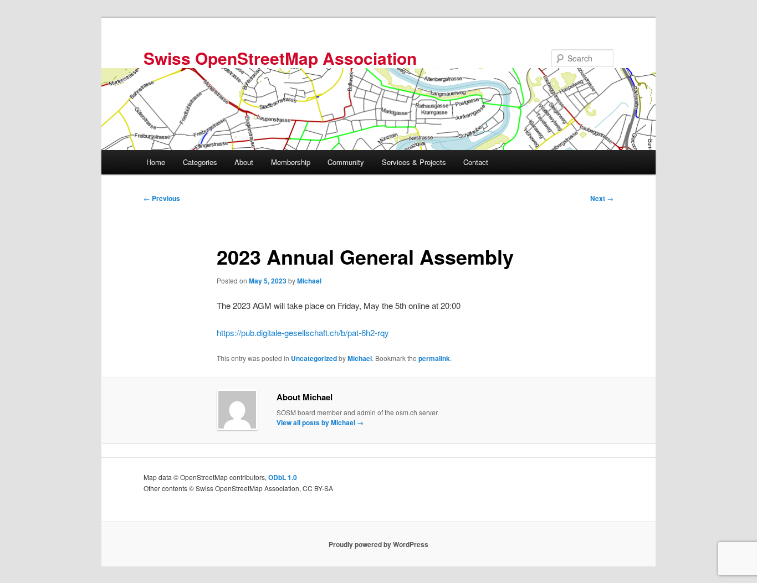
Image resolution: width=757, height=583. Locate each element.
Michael (309, 281)
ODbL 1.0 (282, 477)
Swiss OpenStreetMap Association (280, 58)
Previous (162, 198)
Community (346, 162)
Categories (200, 162)
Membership (290, 162)
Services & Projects (414, 162)
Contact (475, 162)
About (243, 162)
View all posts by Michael (320, 422)
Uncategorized (314, 358)
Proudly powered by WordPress (378, 544)
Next (601, 198)
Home (155, 162)
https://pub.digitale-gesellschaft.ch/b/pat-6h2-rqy (303, 332)
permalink (434, 358)
